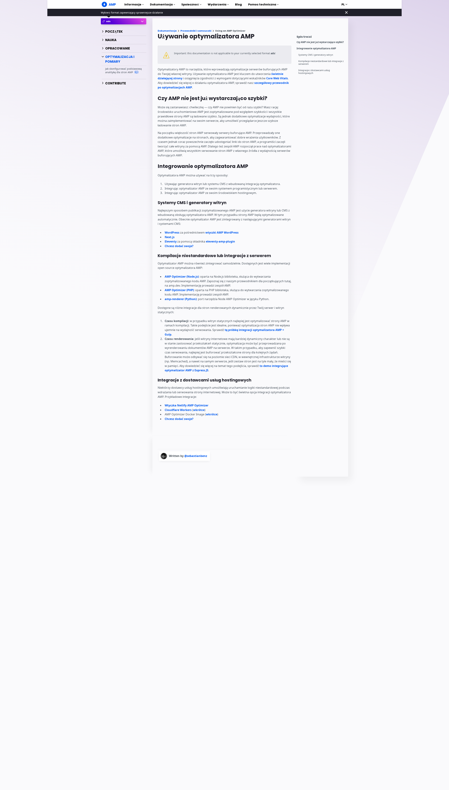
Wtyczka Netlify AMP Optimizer (186, 405)
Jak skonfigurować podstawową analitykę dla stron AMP (123, 70)
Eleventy (171, 241)
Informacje (132, 4)
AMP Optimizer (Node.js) (182, 276)
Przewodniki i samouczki (195, 30)
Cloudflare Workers (178, 410)
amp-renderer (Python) (181, 299)
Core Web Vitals (277, 78)
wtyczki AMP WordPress (222, 232)
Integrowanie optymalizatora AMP (316, 48)
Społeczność (190, 4)
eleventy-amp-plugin (220, 241)
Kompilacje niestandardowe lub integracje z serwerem (321, 62)
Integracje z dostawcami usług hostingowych (314, 72)
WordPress (172, 232)
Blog (238, 4)
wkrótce (199, 410)
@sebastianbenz (195, 456)
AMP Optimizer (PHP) (179, 290)
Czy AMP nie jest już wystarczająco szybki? (320, 42)
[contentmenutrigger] (321, 38)
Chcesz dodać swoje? (179, 246)
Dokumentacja (161, 4)
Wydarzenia (217, 4)
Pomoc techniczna (262, 4)
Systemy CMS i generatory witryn (315, 54)
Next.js (170, 237)
